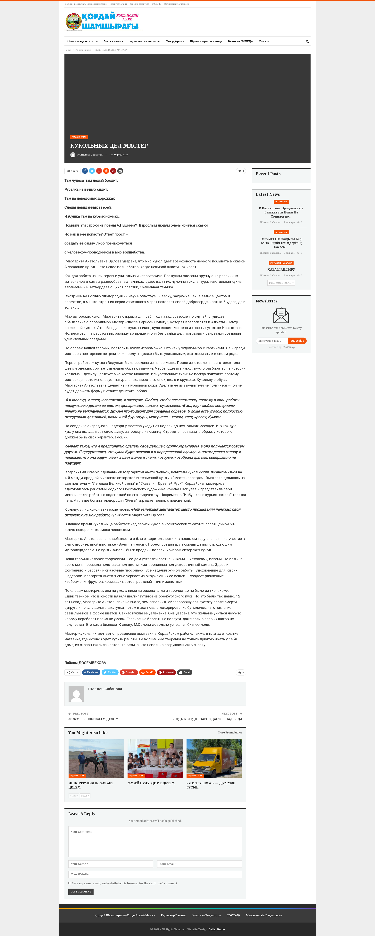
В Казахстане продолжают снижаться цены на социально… (281, 212)
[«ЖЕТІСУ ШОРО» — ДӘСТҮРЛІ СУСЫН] (214, 758)
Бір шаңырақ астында (206, 41)
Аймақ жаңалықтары (82, 41)
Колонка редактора (139, 4)
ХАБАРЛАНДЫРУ (281, 269)
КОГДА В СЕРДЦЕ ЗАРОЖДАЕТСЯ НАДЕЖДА (207, 719)
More (262, 41)
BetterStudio (217, 929)
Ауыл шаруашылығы (145, 41)
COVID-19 (156, 4)
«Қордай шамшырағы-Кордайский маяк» (85, 4)
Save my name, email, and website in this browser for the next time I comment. (125, 883)
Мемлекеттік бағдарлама (176, 4)
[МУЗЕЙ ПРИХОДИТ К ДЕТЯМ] (155, 758)
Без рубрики (175, 41)
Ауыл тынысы (114, 41)
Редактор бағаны (118, 4)
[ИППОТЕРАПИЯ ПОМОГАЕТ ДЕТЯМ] (96, 758)
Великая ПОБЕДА (240, 41)
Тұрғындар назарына (281, 263)
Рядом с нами (79, 137)
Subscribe (297, 340)
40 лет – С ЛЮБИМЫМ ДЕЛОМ (93, 719)
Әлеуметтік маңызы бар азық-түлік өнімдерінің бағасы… (281, 243)
